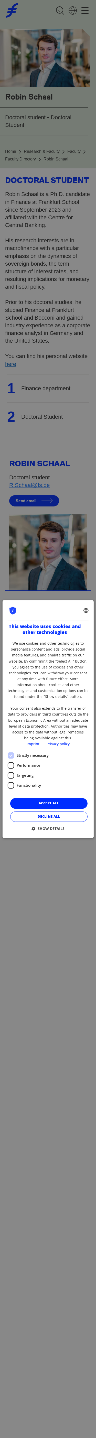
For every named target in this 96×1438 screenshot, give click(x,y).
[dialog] (47, 719)
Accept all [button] (49, 803)
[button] (48, 828)
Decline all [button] (49, 816)
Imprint (33, 743)
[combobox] (86, 610)
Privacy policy (58, 743)
